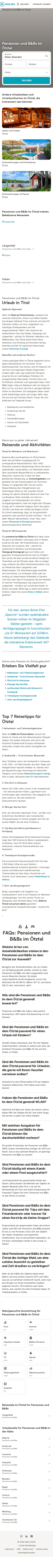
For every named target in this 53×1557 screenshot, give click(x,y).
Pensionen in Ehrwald (19, 521)
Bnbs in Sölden (35, 592)
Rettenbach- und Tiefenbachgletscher (25, 672)
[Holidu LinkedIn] (26, 1536)
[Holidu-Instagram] (21, 1536)
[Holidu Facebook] (31, 1536)
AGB (18, 1549)
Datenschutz (28, 1549)
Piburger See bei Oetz (17, 684)
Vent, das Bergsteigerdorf (19, 699)
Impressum (9, 1549)
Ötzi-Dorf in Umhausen (18, 680)
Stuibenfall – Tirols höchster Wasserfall (26, 676)
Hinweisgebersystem (26, 1553)
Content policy (42, 1549)
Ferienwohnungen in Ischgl (37, 773)
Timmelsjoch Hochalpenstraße (22, 695)
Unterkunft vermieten (42, 4)
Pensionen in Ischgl (18, 348)
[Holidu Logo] (7, 4)
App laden (24, 4)
